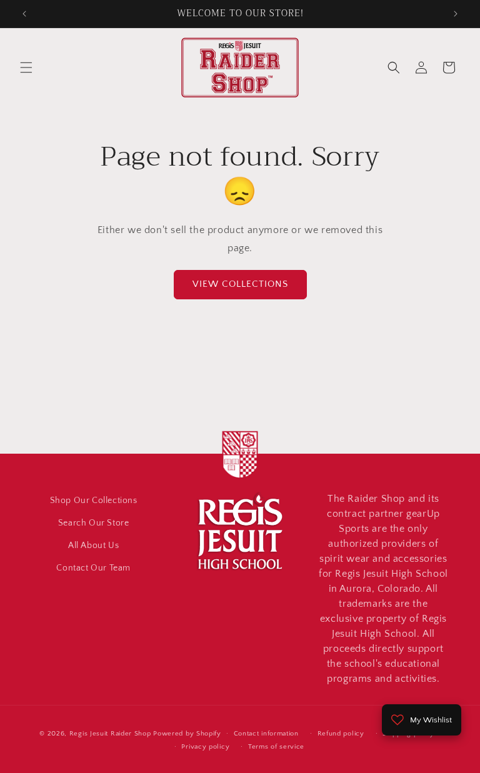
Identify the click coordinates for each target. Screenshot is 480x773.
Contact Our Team (93, 568)
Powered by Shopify (187, 733)
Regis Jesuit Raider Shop (110, 733)
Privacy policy (205, 747)
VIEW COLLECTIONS (240, 284)
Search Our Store (93, 523)
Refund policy (341, 733)
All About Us (93, 546)
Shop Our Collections (94, 501)
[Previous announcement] (24, 13)
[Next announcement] (455, 13)
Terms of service (276, 747)
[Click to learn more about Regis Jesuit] (240, 480)
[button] (26, 67)
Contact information (266, 733)
